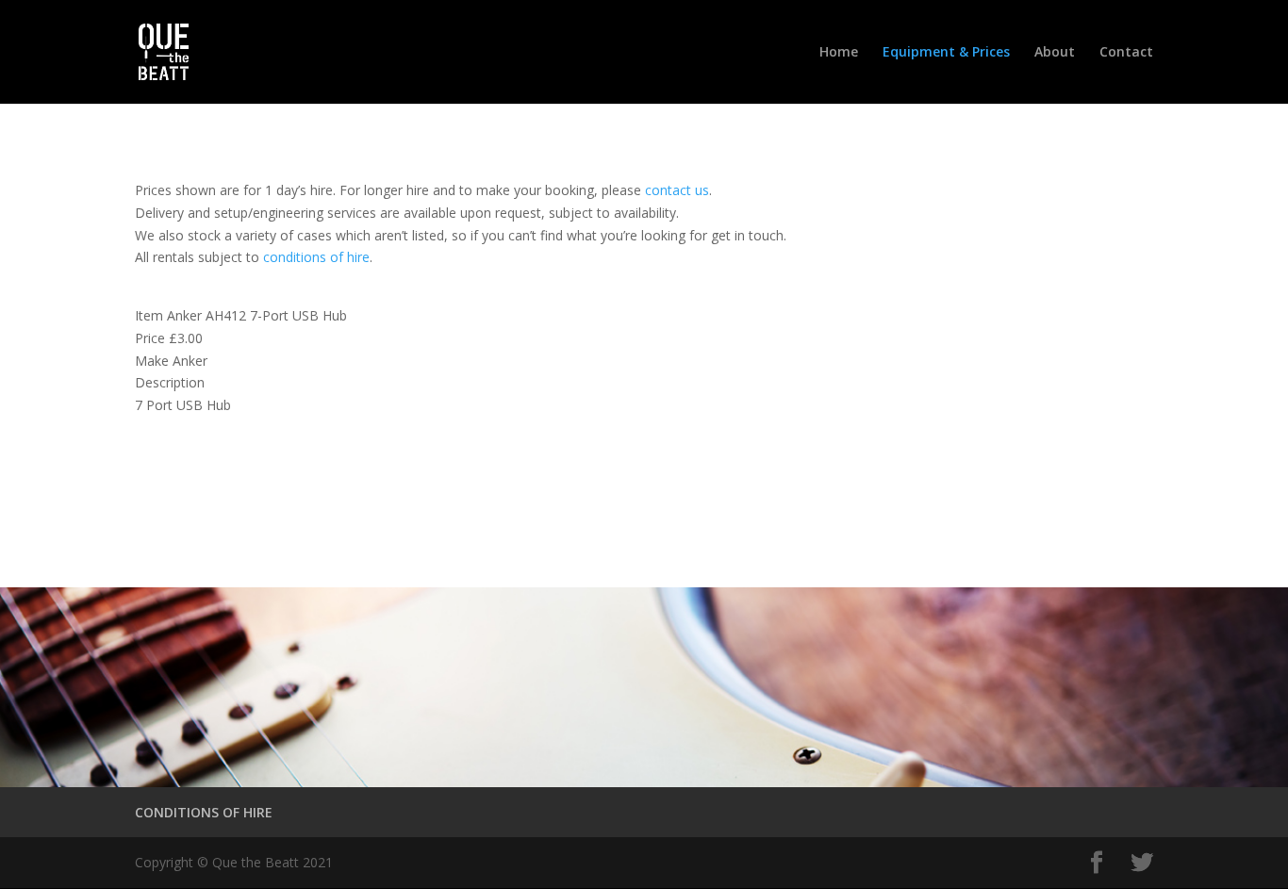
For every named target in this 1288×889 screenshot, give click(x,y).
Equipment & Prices (946, 52)
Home (838, 52)
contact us (677, 190)
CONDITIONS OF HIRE (203, 812)
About (1054, 52)
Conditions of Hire (237, 487)
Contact (1126, 52)
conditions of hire (316, 257)
